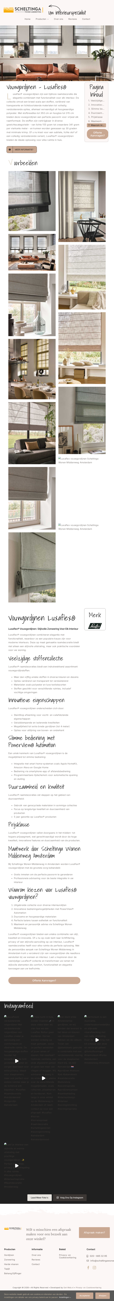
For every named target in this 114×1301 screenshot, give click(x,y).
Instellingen (64, 1297)
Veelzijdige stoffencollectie (98, 100)
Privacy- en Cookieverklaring (88, 1287)
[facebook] (88, 1267)
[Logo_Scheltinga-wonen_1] (23, 7)
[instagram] (94, 1267)
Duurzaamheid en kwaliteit (98, 113)
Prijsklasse (97, 117)
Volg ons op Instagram (71, 1197)
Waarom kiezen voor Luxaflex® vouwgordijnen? (98, 125)
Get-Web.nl (69, 1287)
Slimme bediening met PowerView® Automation (98, 108)
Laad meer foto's (39, 1197)
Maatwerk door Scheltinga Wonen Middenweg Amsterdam (98, 121)
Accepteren (85, 1295)
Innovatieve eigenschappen (98, 104)
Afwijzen (102, 1295)
